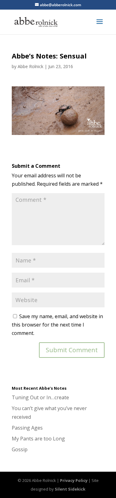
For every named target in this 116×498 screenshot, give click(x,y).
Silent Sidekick (70, 489)
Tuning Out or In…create (40, 397)
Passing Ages (27, 427)
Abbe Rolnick (30, 66)
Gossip (20, 449)
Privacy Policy (74, 480)
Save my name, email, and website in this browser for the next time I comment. (57, 324)
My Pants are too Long (38, 438)
